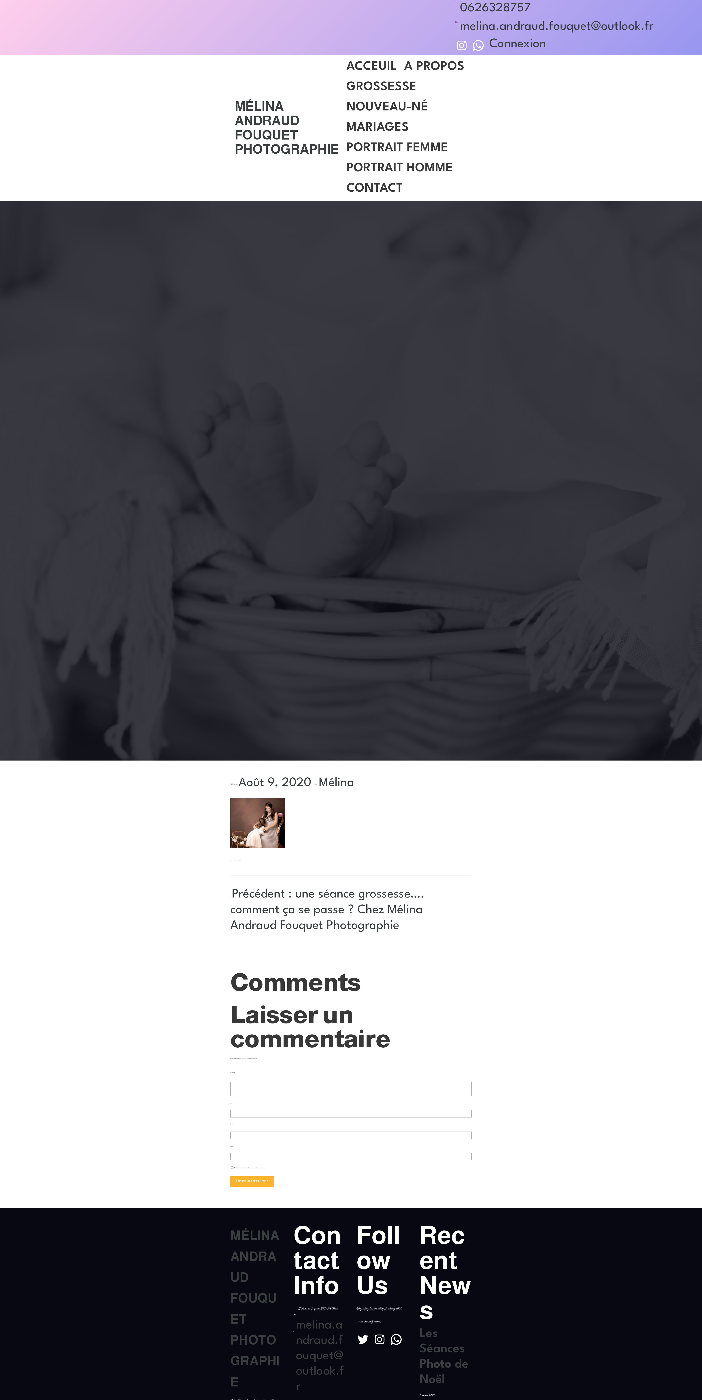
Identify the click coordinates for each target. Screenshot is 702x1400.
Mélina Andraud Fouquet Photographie (287, 127)
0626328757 (495, 8)
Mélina (336, 783)
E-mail (231, 1125)
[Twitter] (362, 1339)
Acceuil (371, 67)
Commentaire (232, 1072)
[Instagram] (461, 45)
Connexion (517, 44)
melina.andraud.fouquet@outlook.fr (557, 27)
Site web (231, 1146)
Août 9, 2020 (275, 783)
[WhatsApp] (478, 45)
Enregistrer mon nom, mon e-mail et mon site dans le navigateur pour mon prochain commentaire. (250, 1167)
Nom (231, 1103)
